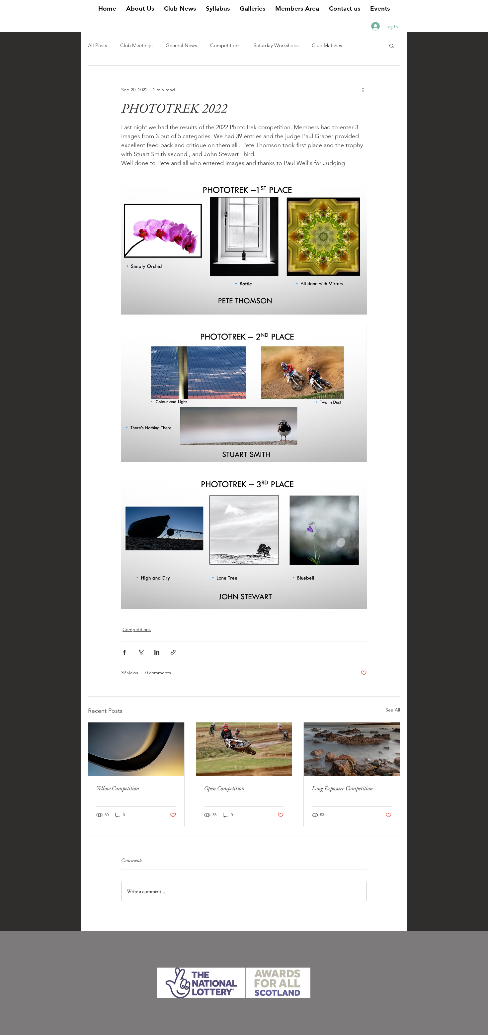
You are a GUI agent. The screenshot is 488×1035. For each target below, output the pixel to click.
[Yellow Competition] (136, 749)
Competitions (225, 45)
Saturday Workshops (276, 45)
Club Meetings (136, 45)
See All (392, 710)
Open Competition (224, 788)
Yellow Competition (117, 788)
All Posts (97, 45)
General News (181, 45)
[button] (252, 8)
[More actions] (363, 90)
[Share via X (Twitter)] (140, 652)
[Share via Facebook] (124, 652)
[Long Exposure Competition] (352, 749)
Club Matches (327, 45)
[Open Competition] (244, 749)
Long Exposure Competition (342, 788)
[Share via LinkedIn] (157, 652)
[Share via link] (173, 652)
